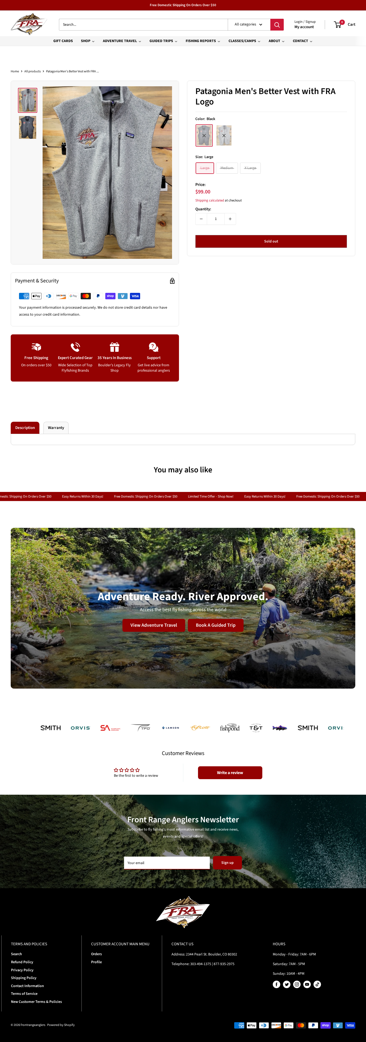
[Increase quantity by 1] (230, 219)
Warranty (56, 428)
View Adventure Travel (153, 625)
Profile (96, 962)
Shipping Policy (23, 978)
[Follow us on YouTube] (307, 984)
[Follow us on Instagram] (297, 984)
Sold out (271, 241)
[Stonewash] (224, 135)
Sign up (227, 862)
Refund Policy (22, 962)
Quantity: (203, 209)
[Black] (204, 135)
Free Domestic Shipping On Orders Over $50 (183, 5)
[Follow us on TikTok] (317, 984)
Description (25, 428)
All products (32, 71)
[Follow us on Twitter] (286, 984)
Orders (96, 954)
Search (16, 954)
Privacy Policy (22, 970)
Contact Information (27, 986)
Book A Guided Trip (216, 625)
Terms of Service (24, 993)
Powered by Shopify (61, 1025)
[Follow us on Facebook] (276, 984)
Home (15, 71)
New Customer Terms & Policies (36, 1001)
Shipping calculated (209, 200)
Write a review (230, 773)
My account (304, 27)
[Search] (277, 25)
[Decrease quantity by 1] (201, 219)
